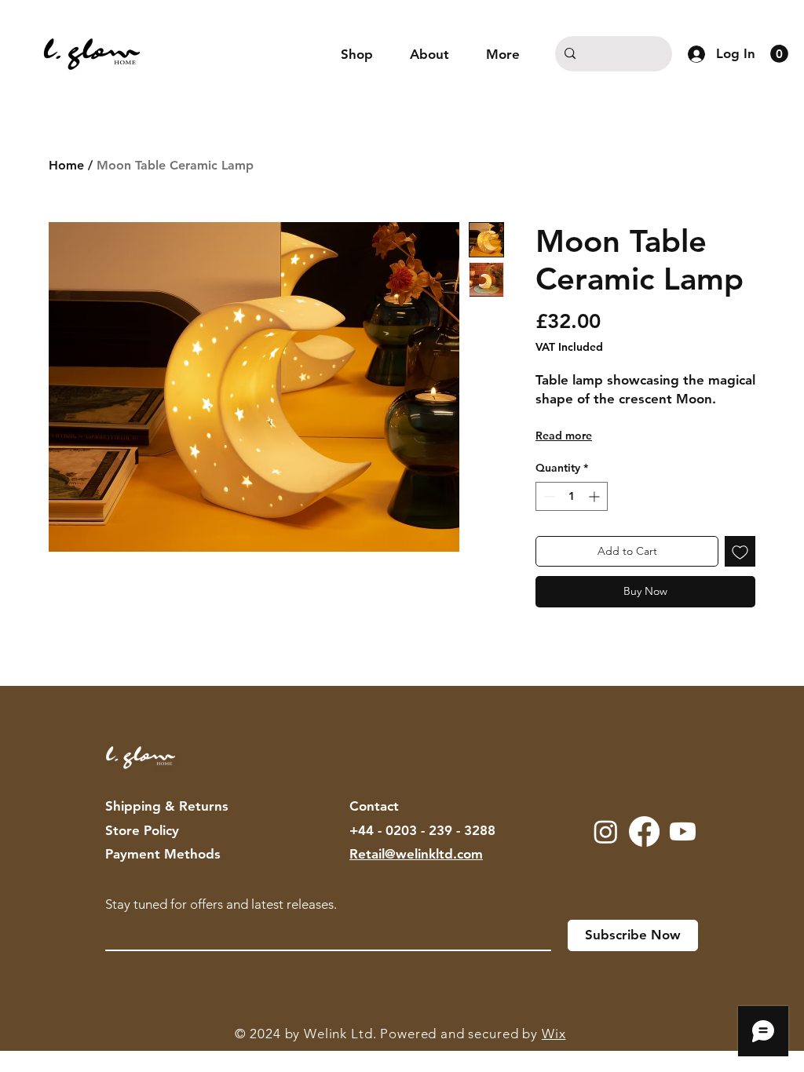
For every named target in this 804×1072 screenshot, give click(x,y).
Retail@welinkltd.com (416, 854)
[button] (779, 54)
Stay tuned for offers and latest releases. (221, 904)
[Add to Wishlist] (740, 551)
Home (66, 165)
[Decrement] (547, 496)
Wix (554, 1033)
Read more (563, 435)
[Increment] (595, 496)
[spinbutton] (571, 496)
